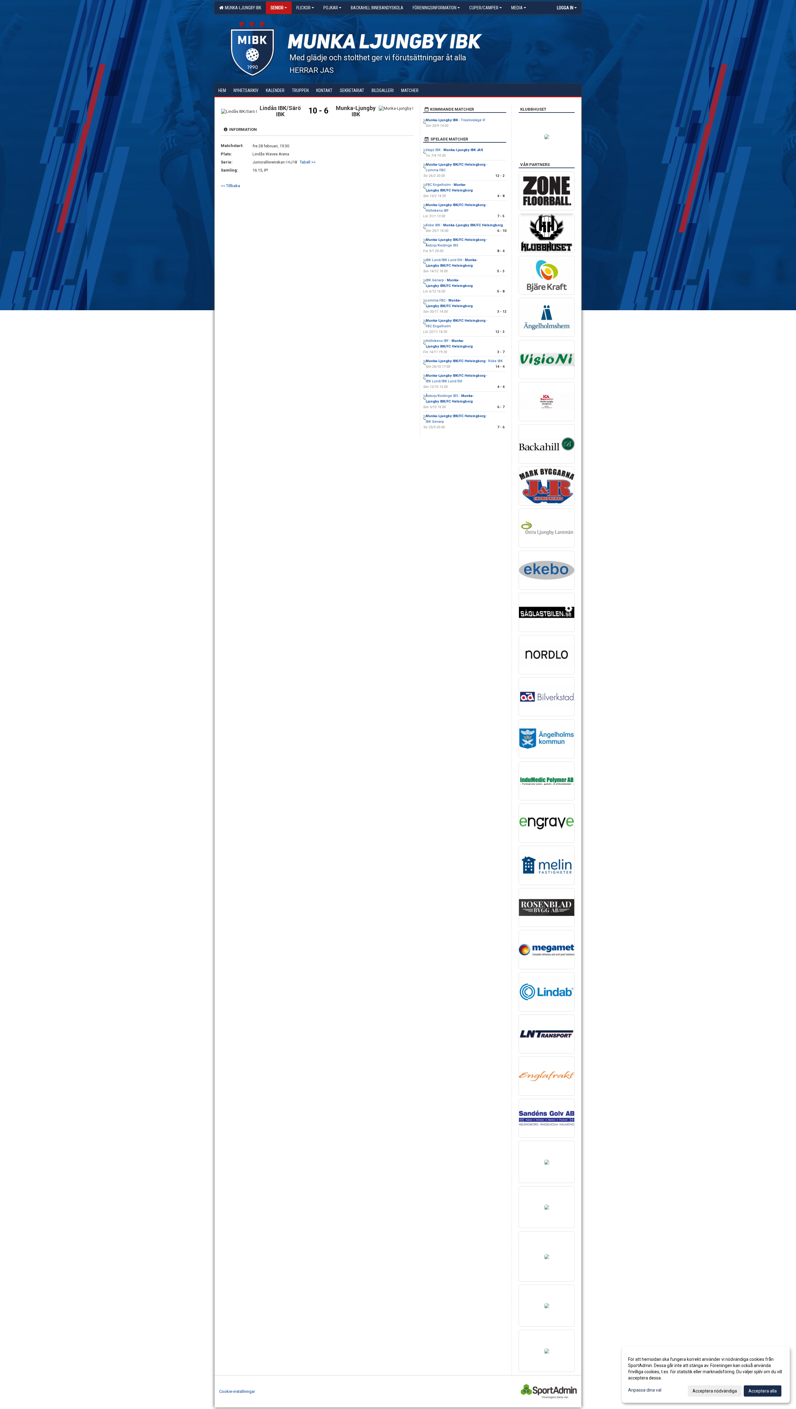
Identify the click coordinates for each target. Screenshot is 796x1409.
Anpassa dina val (644, 1390)
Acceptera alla (762, 1390)
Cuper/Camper (483, 7)
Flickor (303, 7)
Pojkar (330, 7)
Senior (277, 7)
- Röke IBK (464, 361)
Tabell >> (308, 162)
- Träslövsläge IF (455, 120)
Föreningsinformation (434, 7)
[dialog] (706, 1375)
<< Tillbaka (230, 185)
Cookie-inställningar (237, 1391)
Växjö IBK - (454, 150)
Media (517, 7)
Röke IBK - (464, 225)
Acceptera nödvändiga (714, 1390)
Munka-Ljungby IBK (242, 7)
